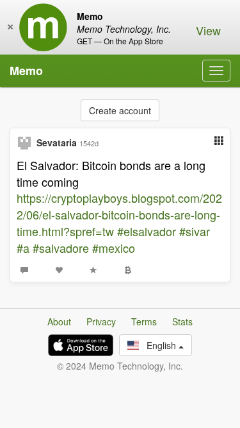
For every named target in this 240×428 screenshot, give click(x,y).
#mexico (113, 247)
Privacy (101, 321)
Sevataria (56, 142)
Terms (144, 321)
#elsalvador (146, 231)
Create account (120, 110)
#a (23, 247)
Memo (26, 70)
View (208, 30)
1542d (89, 143)
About (59, 321)
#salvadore (61, 247)
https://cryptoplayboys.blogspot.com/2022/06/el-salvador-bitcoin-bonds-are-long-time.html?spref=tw (119, 214)
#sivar (194, 231)
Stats (182, 321)
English (159, 345)
